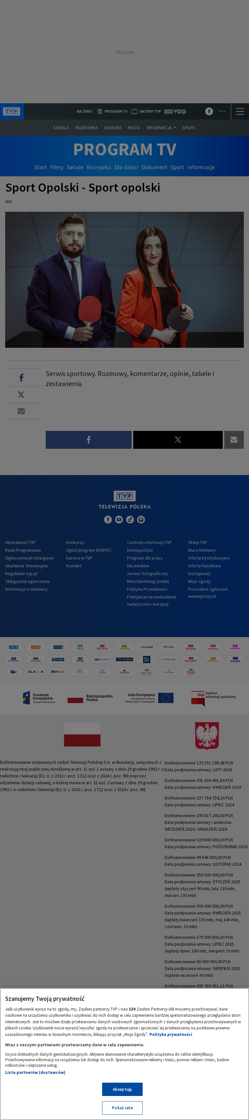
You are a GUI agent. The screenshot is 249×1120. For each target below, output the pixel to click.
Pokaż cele (122, 1108)
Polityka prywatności (170, 1034)
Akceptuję (122, 1089)
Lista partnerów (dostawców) (35, 1072)
